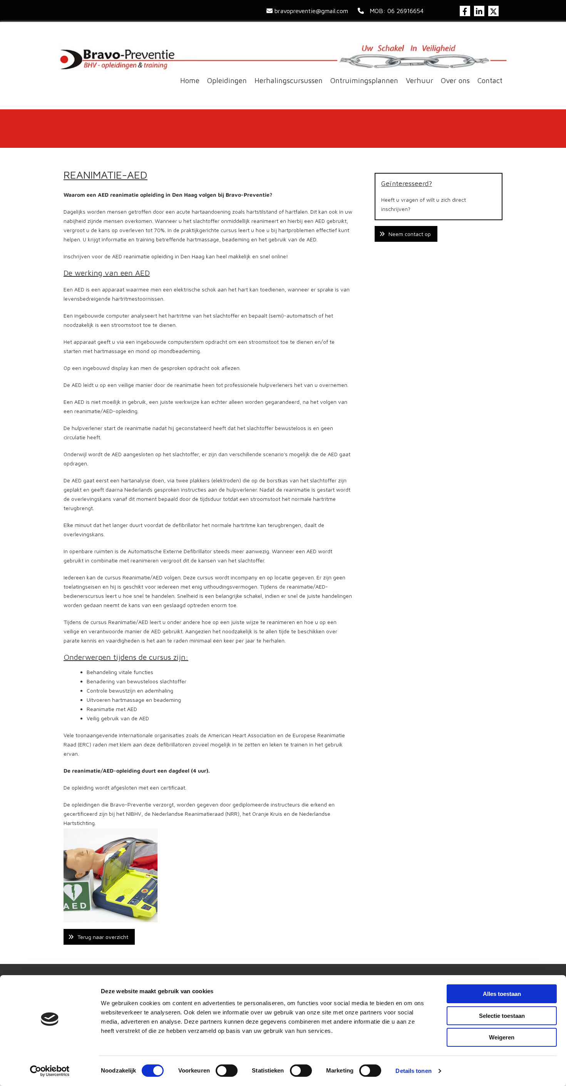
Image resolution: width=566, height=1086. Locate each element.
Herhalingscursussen (289, 80)
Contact (489, 80)
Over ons (455, 80)
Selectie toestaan (502, 1015)
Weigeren (501, 1037)
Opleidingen (227, 80)
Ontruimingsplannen (364, 80)
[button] (99, 937)
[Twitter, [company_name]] (493, 11)
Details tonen (413, 1071)
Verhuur (419, 80)
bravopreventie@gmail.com (311, 10)
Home (189, 80)
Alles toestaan (502, 994)
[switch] (227, 1070)
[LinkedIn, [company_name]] (479, 11)
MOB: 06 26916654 (395, 10)
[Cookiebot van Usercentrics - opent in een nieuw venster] (50, 1071)
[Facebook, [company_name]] (465, 11)
